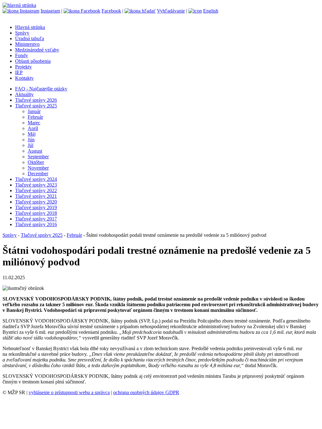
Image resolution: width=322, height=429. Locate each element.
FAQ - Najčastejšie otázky (41, 88)
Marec (34, 122)
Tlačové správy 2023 (36, 184)
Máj (32, 134)
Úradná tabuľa (29, 38)
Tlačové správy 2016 (36, 224)
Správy (22, 32)
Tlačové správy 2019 (36, 207)
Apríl (33, 128)
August (35, 151)
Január (34, 111)
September (38, 156)
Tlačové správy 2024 (36, 179)
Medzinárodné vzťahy (37, 49)
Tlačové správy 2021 (36, 196)
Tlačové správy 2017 (36, 218)
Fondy (21, 55)
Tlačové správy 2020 (36, 201)
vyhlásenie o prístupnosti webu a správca (69, 392)
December (38, 173)
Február (35, 117)
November (38, 168)
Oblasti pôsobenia (33, 61)
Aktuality (24, 94)
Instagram (50, 11)
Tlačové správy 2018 (36, 213)
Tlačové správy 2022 (36, 190)
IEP (19, 72)
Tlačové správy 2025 (36, 105)
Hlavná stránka (30, 27)
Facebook (111, 11)
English (210, 11)
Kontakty (24, 78)
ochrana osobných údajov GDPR (146, 392)
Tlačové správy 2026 (36, 100)
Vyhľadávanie (171, 11)
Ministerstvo (27, 44)
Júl (30, 145)
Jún (31, 139)
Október (36, 162)
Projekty (23, 66)
